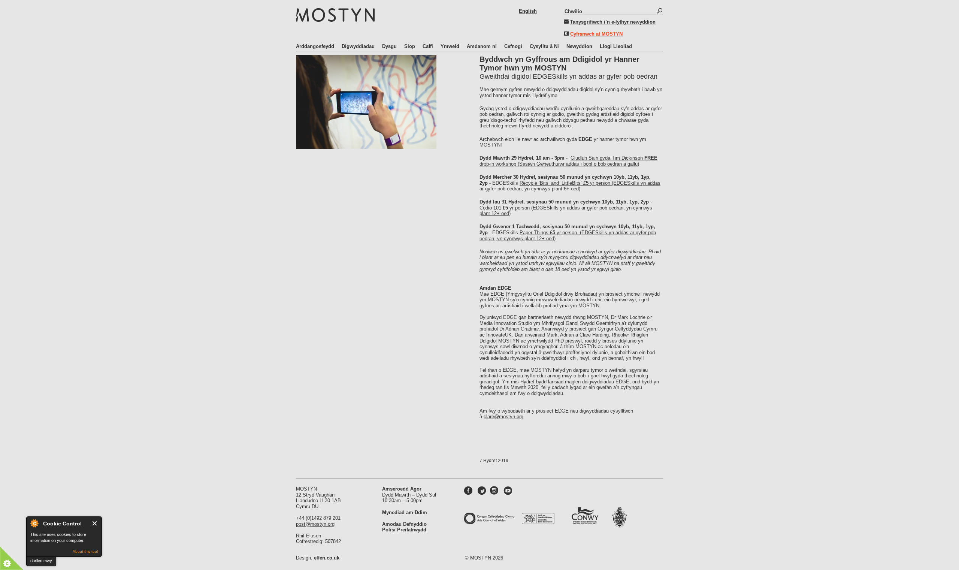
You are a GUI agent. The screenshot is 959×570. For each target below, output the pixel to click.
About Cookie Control (34, 523)
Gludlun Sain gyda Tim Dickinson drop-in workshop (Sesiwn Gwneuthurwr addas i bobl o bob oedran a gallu (568, 161)
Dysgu (389, 46)
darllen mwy (41, 560)
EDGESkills (595, 232)
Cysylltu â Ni (544, 46)
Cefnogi (513, 46)
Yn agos (95, 523)
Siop (409, 46)
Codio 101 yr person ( (506, 208)
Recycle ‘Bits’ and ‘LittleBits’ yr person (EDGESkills (580, 183)
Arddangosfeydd (315, 46)
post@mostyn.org (315, 524)
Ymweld (450, 46)
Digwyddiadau (358, 46)
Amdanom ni (482, 46)
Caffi (428, 46)
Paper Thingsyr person (549, 232)
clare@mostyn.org (503, 416)
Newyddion (579, 46)
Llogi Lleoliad (616, 46)
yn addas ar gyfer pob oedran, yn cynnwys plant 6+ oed (570, 186)
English (528, 11)
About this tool (85, 551)
